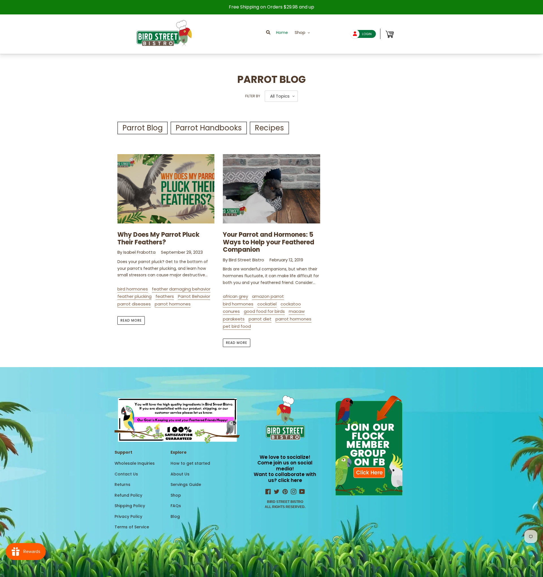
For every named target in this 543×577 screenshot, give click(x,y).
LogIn (367, 34)
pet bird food (237, 326)
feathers (165, 296)
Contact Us (126, 474)
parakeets (234, 319)
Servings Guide (186, 484)
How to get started (190, 463)
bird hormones (132, 289)
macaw (297, 311)
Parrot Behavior (194, 296)
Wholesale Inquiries (135, 463)
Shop (176, 495)
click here (290, 480)
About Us (180, 474)
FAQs (176, 506)
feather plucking (134, 296)
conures (231, 311)
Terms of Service (132, 527)
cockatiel (267, 304)
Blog (175, 516)
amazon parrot (268, 296)
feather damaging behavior (181, 289)
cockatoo (291, 304)
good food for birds (264, 311)
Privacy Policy (128, 516)
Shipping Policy (130, 506)
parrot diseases (134, 304)
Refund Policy (128, 495)
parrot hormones (173, 304)
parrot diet (260, 319)
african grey (235, 296)
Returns (122, 484)
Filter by (252, 96)
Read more (131, 320)
